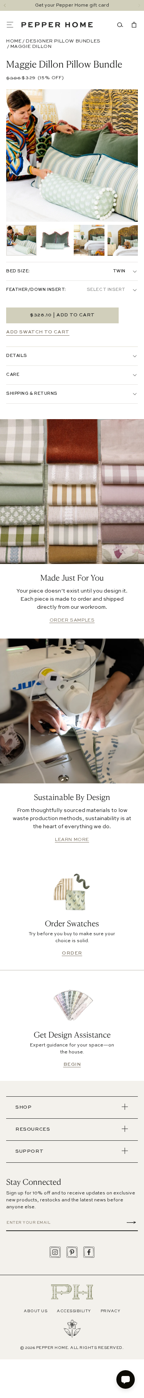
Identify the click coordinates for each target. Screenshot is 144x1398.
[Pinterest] (72, 1252)
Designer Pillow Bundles (63, 41)
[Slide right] (139, 5)
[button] (14, 24)
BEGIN (72, 1064)
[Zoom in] (126, 119)
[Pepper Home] (57, 24)
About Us (35, 1311)
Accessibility (74, 1311)
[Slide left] (5, 5)
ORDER (72, 953)
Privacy (111, 1311)
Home (14, 41)
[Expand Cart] (132, 25)
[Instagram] (55, 1252)
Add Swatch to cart (38, 332)
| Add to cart (62, 315)
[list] (72, 240)
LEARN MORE (72, 839)
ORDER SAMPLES (72, 620)
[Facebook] (88, 1252)
